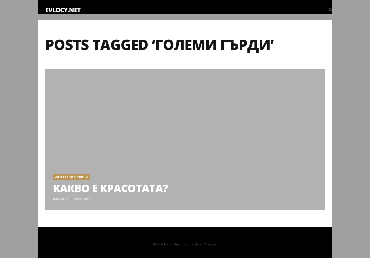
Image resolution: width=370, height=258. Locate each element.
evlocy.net (63, 10)
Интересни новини (71, 177)
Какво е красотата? (110, 188)
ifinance (60, 199)
